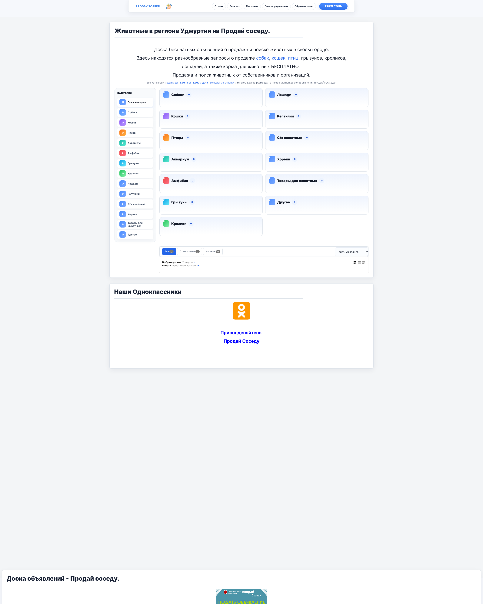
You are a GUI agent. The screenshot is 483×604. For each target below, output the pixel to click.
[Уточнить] (195, 262)
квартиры (172, 82)
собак (262, 58)
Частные (212, 251)
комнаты (185, 82)
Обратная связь (304, 6)
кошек (278, 58)
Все (168, 251)
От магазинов (189, 251)
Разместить (333, 6)
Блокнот (235, 6)
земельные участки (222, 82)
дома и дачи (200, 82)
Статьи (219, 6)
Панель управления (276, 6)
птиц (293, 58)
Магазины (252, 6)
